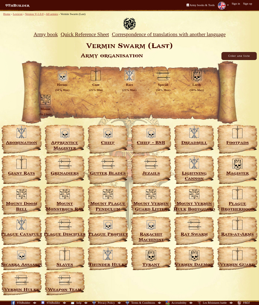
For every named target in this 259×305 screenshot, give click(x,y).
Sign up (247, 3)
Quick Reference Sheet (85, 34)
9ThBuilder (17, 5)
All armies (52, 14)
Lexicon (18, 14)
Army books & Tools (202, 5)
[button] (223, 5)
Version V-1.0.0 (34, 14)
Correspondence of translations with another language (169, 34)
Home (6, 14)
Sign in (236, 3)
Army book (46, 34)
